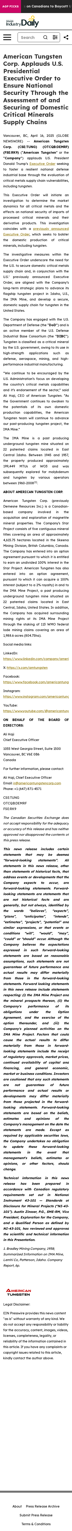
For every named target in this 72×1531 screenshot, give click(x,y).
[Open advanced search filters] (55, 37)
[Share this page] (66, 37)
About (17, 1506)
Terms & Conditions (36, 1524)
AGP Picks (10, 6)
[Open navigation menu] (7, 37)
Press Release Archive (43, 1506)
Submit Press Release (36, 1515)
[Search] (45, 37)
